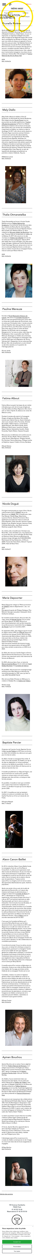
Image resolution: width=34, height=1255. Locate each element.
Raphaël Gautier (17, 619)
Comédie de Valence (21, 666)
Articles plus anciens (6, 1194)
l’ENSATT (9, 30)
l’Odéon (20, 915)
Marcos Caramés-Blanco (9, 664)
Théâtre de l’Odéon (20, 1082)
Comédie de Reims (22, 894)
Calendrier (25, 13)
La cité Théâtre (11, 751)
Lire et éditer (8, 16)
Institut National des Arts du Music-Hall (17, 54)
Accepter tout (17, 1242)
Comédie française (22, 317)
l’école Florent (18, 120)
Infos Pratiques (25, 16)
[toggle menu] (4, 4)
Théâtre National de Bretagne (17, 1066)
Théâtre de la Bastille (16, 238)
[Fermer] (32, 1226)
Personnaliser (17, 1246)
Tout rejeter (17, 1251)
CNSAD (13, 514)
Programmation (8, 13)
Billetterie (28, 4)
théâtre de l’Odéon (24, 681)
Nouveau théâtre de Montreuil (19, 232)
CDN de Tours (23, 632)
